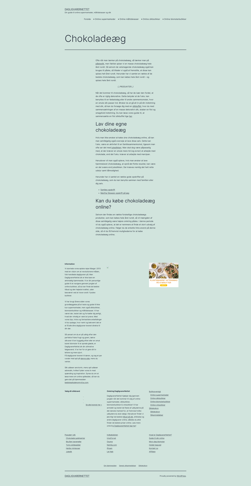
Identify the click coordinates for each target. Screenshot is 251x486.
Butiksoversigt (155, 392)
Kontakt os (153, 448)
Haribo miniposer (73, 448)
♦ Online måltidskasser (128, 19)
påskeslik (100, 64)
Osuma (110, 442)
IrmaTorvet (111, 438)
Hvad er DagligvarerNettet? (160, 435)
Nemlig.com (112, 445)
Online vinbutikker (157, 405)
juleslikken (116, 147)
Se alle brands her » (94, 405)
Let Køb (110, 452)
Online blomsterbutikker (160, 402)
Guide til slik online (156, 438)
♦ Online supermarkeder (104, 19)
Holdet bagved (155, 445)
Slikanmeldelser (156, 415)
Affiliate (152, 452)
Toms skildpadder (73, 445)
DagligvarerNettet (77, 9)
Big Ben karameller (73, 442)
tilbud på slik (128, 417)
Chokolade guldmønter (75, 438)
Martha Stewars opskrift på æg (114, 193)
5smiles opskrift (107, 190)
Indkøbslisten (112, 435)
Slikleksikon (154, 408)
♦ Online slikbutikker (150, 19)
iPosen (109, 448)
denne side (85, 358)
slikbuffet (137, 106)
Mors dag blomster (157, 442)
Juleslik (69, 452)
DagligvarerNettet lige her (125, 426)
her (130, 116)
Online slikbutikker (158, 398)
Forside (87, 19)
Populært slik (70, 435)
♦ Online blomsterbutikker (174, 19)
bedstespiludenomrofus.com (76, 383)
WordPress (181, 476)
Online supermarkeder (159, 395)
